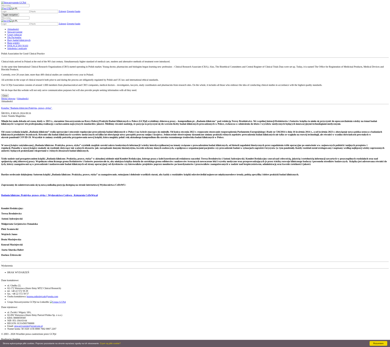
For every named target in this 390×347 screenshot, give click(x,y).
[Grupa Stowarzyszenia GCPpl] (58, 302)
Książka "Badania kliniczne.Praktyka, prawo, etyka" (26, 108)
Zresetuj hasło (73, 11)
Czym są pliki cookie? (110, 343)
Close (4, 96)
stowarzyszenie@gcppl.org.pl (28, 326)
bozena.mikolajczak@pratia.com (42, 296)
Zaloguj (62, 11)
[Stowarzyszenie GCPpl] (13, 2)
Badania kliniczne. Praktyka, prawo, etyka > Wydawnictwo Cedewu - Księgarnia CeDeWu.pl (49, 195)
